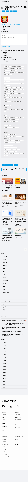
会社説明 (4, 439)
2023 (4, 351)
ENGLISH (17, 444)
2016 (4, 372)
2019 (4, 363)
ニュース (5, 289)
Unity (11, 11)
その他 (16, 424)
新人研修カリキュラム (6, 444)
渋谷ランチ (5, 310)
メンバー (5, 295)
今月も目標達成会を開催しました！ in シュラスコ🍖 (14, 320)
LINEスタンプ (17, 427)
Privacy (16, 442)
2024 (4, 348)
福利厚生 (4, 441)
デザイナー (4, 449)
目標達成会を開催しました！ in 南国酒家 (11, 331)
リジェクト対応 (6, 301)
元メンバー (5, 304)
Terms (16, 439)
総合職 (3, 451)
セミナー (5, 286)
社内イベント (6, 313)
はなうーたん (6, 292)
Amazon (5, 256)
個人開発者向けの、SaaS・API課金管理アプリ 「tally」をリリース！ (12, 335)
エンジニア (4, 446)
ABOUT (4, 412)
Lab (4, 268)
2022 (4, 354)
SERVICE (17, 412)
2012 (4, 384)
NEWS (3, 423)
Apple (4, 11)
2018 (4, 366)
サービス (14, 11)
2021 (4, 357)
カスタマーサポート (6, 456)
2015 (4, 375)
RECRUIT (4, 436)
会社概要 (4, 414)
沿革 (3, 417)
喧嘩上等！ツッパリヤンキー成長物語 (11, 24)
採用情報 (5, 307)
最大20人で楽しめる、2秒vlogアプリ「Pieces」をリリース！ (13, 328)
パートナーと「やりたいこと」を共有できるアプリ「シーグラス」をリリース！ (13, 324)
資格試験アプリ (18, 417)
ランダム (5, 298)
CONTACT (4, 426)
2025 (4, 345)
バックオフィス (5, 454)
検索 (25, 249)
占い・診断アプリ (18, 419)
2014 (4, 378)
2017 (4, 369)
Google (7, 11)
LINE (4, 271)
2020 (4, 360)
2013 (4, 381)
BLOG (3, 430)
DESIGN (5, 262)
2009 (4, 387)
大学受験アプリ (18, 414)
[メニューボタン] (26, 1)
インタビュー (6, 280)
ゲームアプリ (17, 422)
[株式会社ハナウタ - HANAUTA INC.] (5, 1)
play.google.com (6, 46)
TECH (4, 274)
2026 (4, 342)
